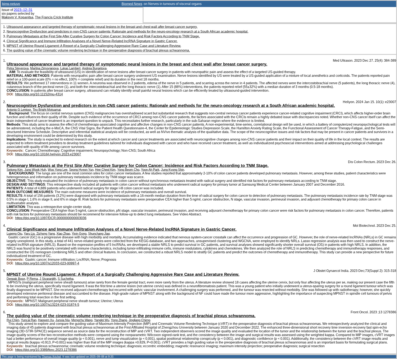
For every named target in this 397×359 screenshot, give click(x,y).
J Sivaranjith (47, 278)
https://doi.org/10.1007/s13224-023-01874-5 (47, 304)
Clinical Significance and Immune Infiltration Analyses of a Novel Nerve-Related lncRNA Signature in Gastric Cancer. (92, 41)
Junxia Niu (62, 320)
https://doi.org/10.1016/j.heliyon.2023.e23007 (48, 154)
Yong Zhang (119, 320)
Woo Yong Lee (57, 169)
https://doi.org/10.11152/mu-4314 (39, 94)
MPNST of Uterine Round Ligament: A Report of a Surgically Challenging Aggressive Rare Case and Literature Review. (94, 46)
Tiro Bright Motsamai (47, 109)
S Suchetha (65, 278)
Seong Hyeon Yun (81, 169)
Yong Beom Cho (128, 169)
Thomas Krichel (51, 356)
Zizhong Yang (45, 233)
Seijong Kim (15, 169)
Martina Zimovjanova (44, 68)
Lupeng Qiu (14, 233)
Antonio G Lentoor (19, 109)
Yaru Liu (29, 233)
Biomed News (132, 4)
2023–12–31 (23, 10)
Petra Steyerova (18, 68)
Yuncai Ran (28, 320)
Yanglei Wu (101, 320)
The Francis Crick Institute (54, 17)
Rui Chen (13, 320)
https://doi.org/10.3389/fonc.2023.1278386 (46, 350)
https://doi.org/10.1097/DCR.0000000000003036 (50, 218)
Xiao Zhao (63, 233)
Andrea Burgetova (94, 68)
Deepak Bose (16, 278)
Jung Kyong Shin (172, 169)
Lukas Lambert (70, 68)
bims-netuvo (11, 4)
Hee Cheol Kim (105, 169)
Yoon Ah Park (150, 169)
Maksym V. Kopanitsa (17, 17)
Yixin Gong (79, 233)
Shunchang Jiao (99, 233)
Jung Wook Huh (35, 169)
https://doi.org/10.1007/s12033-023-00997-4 (47, 263)
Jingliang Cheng (139, 320)
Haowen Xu (46, 320)
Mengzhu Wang (81, 320)
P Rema (32, 278)
